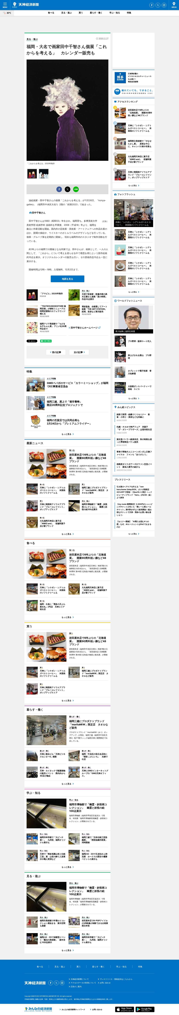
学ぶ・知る (114, 12)
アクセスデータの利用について (83, 983)
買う (81, 12)
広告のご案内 (76, 986)
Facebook (151, 5)
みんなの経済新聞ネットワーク (38, 1009)
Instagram (164, 5)
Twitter (158, 5)
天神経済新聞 (25, 5)
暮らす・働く (96, 12)
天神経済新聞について (80, 979)
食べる (51, 12)
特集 (129, 12)
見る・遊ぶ (66, 12)
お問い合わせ (105, 983)
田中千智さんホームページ (84, 327)
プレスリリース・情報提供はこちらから (116, 979)
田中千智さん (38, 212)
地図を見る (67, 278)
